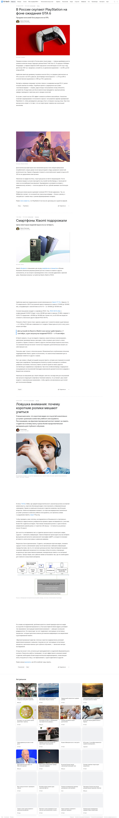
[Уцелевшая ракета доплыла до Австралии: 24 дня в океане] (48, 693)
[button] (43, 40)
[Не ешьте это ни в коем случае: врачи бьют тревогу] (26, 715)
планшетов (54, 268)
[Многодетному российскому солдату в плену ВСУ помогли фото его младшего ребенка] (26, 693)
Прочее (37, 400)
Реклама (11, 817)
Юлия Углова (23, 429)
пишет (32, 515)
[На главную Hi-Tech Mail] (6, 1)
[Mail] (2, 1)
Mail (2, 817)
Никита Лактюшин (24, 21)
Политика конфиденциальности (110, 817)
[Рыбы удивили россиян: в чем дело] (26, 737)
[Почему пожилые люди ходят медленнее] (92, 760)
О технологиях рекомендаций (97, 817)
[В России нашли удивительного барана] (92, 715)
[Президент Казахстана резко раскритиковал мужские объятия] (92, 782)
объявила (23, 268)
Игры (38, 5)
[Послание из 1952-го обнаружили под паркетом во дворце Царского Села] (48, 715)
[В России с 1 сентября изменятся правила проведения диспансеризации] (92, 737)
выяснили (28, 662)
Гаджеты (37, 216)
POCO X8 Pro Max (55, 311)
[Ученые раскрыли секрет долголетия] (70, 715)
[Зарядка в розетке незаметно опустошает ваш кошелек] (48, 737)
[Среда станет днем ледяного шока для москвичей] (26, 804)
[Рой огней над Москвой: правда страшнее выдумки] (48, 760)
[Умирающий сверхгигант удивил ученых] (70, 693)
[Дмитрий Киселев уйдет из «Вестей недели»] (26, 760)
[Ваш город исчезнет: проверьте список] (26, 782)
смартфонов (45, 268)
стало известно (24, 201)
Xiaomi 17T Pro (56, 302)
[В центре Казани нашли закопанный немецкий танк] (70, 760)
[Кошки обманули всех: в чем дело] (70, 737)
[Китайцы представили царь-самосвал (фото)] (48, 782)
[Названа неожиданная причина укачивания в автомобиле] (70, 782)
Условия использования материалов (82, 817)
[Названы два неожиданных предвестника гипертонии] (92, 804)
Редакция (72, 817)
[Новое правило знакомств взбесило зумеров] (70, 804)
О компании (6, 817)
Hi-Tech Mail (32, 5)
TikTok (23, 503)
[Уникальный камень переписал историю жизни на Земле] (92, 693)
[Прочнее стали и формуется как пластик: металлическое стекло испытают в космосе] (48, 804)
